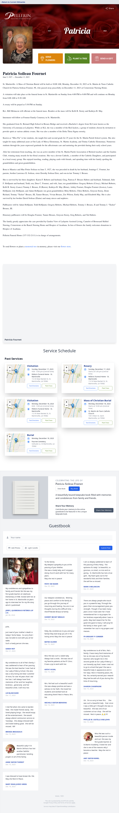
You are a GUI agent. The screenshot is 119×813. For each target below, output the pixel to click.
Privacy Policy (53, 803)
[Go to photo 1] (19, 582)
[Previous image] (5, 571)
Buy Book (74, 489)
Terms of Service (65, 803)
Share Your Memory (103, 510)
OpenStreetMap (62, 806)
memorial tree (31, 246)
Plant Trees (48, 386)
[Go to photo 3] (21, 582)
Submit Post (105, 548)
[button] (16, 371)
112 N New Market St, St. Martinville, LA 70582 (41, 380)
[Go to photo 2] (20, 582)
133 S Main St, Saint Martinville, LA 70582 (96, 417)
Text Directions (34, 386)
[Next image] (36, 571)
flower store (66, 246)
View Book (61, 489)
